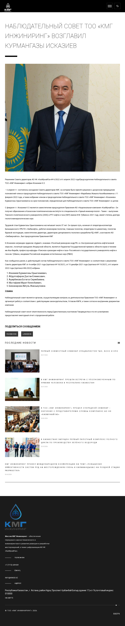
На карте (9, 598)
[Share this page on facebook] (11, 334)
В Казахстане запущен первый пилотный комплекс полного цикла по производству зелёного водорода (79, 441)
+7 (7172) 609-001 (12, 565)
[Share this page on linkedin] (27, 334)
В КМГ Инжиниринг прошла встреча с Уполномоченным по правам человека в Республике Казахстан (78, 381)
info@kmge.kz (11, 578)
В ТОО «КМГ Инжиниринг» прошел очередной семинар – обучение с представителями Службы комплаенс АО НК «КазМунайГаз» (76, 411)
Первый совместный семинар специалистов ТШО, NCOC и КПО (79, 351)
